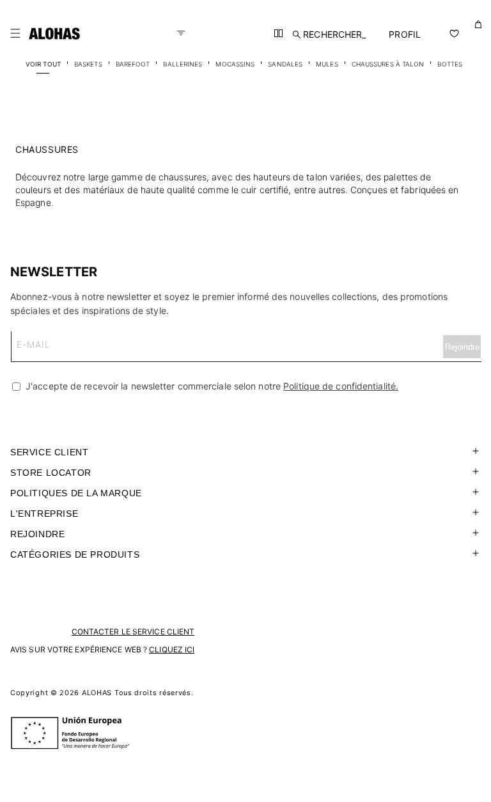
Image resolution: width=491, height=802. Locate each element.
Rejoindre (37, 534)
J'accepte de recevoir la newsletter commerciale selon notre (210, 386)
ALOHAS (97, 692)
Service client (49, 452)
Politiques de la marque (76, 493)
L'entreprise (44, 513)
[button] (15, 33)
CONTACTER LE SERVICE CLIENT (133, 631)
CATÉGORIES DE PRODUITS (74, 554)
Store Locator (50, 473)
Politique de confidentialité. (340, 386)
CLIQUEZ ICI (171, 649)
